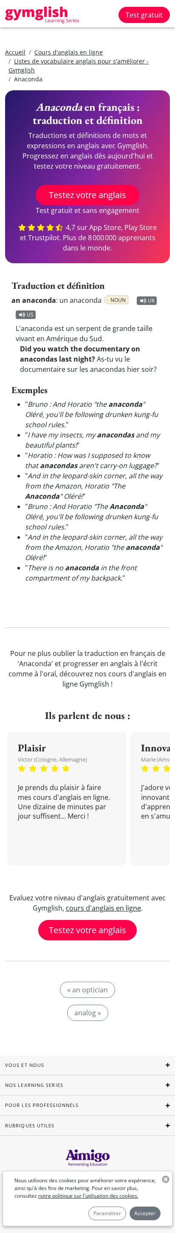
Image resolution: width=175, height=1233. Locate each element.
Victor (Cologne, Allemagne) (52, 759)
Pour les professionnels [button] (42, 1105)
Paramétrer (107, 1213)
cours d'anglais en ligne (103, 908)
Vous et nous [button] (24, 1065)
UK (151, 300)
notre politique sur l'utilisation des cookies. (88, 1195)
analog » (87, 1012)
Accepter (144, 1213)
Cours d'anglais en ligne (68, 52)
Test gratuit (144, 15)
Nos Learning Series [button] (34, 1085)
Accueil (15, 52)
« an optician (87, 989)
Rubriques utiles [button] (30, 1125)
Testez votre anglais (87, 195)
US (30, 314)
